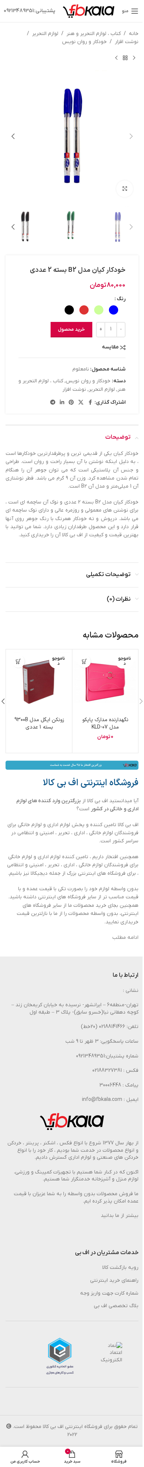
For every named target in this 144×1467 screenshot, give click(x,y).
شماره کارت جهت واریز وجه (109, 1293)
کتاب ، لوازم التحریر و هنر (93, 33)
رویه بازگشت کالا (120, 1267)
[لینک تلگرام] (53, 402)
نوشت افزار (126, 41)
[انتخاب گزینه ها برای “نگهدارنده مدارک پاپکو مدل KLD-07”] (84, 661)
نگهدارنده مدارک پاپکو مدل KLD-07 (105, 723)
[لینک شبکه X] (81, 402)
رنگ (121, 298)
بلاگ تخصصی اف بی (116, 1305)
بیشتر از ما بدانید (119, 1215)
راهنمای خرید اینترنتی (114, 1280)
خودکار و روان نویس (84, 41)
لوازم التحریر (45, 33)
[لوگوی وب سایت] (88, 10)
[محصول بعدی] (116, 58)
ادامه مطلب (125, 937)
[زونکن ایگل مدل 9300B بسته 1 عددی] (39, 682)
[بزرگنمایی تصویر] (124, 188)
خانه (133, 33)
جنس (127, 470)
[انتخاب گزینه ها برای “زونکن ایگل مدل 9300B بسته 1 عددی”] (18, 661)
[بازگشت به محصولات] (125, 58)
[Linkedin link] (62, 402)
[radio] (113, 310)
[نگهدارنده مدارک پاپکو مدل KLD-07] (105, 682)
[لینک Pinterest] (71, 402)
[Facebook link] (90, 402)
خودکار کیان (125, 453)
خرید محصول (71, 329)
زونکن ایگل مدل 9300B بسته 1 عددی (39, 723)
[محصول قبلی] (134, 58)
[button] (131, 136)
